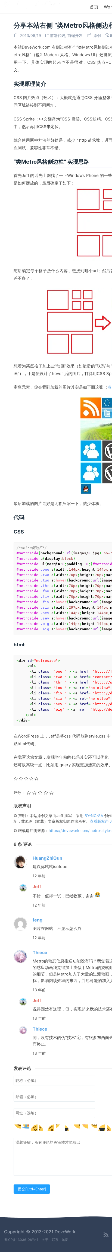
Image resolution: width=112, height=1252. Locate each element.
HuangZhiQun (47, 858)
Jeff (37, 886)
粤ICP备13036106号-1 (21, 1240)
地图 (65, 1239)
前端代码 (57, 35)
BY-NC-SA (94, 815)
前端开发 (75, 35)
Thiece (40, 952)
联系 (55, 1239)
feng (37, 920)
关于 (45, 1239)
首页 (94, 6)
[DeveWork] (32, 6)
